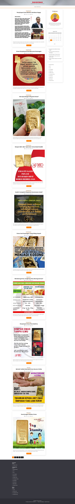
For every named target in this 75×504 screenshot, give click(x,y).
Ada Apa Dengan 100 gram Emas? (29, 96)
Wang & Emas (51, 80)
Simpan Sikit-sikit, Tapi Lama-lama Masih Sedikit (29, 147)
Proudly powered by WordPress (31, 501)
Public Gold (28, 367)
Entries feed (15, 491)
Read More (28, 45)
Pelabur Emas (28, 412)
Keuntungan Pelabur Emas (29, 414)
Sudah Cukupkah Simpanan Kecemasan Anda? (29, 192)
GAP (50, 67)
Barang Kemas (51, 64)
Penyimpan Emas (28, 10)
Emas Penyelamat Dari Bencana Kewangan (28, 51)
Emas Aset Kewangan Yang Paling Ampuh (29, 233)
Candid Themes (46, 501)
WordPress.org (15, 494)
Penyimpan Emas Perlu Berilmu (29, 324)
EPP (50, 66)
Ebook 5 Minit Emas (37, 6)
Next (22, 457)
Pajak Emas (15, 475)
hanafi (32, 14)
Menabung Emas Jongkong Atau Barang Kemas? (29, 278)
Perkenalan (51, 75)
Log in (14, 489)
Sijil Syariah (51, 78)
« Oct (54, 43)
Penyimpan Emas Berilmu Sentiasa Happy (29, 12)
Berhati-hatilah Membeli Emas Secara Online (29, 369)
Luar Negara (51, 69)
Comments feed (15, 492)
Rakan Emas (37, 2)
